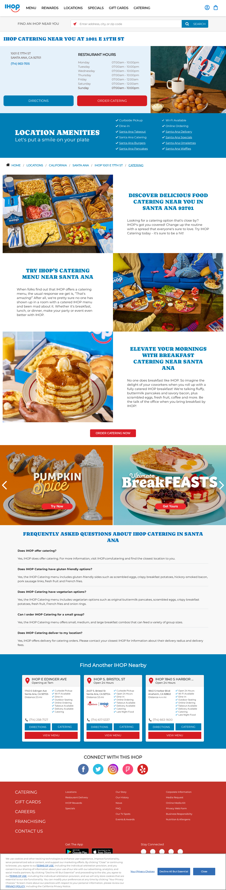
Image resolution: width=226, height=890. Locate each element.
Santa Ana (81, 165)
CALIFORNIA (58, 165)
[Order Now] (216, 7)
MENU (31, 8)
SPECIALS (96, 8)
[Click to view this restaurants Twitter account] (98, 769)
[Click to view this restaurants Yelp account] (142, 769)
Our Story (121, 791)
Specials (70, 808)
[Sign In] (207, 7)
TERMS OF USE (45, 865)
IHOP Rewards (73, 802)
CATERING (142, 8)
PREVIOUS (4, 485)
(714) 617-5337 (100, 719)
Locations (35, 165)
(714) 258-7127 (38, 719)
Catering (136, 165)
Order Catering (112, 101)
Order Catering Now (113, 433)
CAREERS (25, 811)
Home (16, 165)
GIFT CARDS (118, 8)
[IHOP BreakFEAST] (169, 485)
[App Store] (102, 851)
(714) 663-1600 (163, 719)
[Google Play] (77, 851)
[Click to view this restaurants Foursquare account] (128, 769)
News (119, 802)
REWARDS (49, 8)
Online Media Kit (175, 802)
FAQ (118, 808)
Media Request (174, 797)
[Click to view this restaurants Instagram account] (113, 769)
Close (204, 871)
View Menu (51, 735)
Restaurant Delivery (76, 797)
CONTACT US (29, 831)
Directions (38, 101)
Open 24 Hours (104, 682)
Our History (122, 797)
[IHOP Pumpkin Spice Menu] (56, 485)
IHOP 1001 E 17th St (109, 165)
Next (221, 485)
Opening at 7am (42, 682)
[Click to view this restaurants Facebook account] (83, 769)
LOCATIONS (73, 8)
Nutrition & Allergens (178, 819)
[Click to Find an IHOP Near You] (75, 24)
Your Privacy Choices (142, 871)
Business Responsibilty (179, 813)
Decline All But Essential (173, 871)
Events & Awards (125, 819)
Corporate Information (179, 791)
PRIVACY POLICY (15, 886)
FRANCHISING (30, 821)
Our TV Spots (123, 813)
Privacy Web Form (176, 808)
